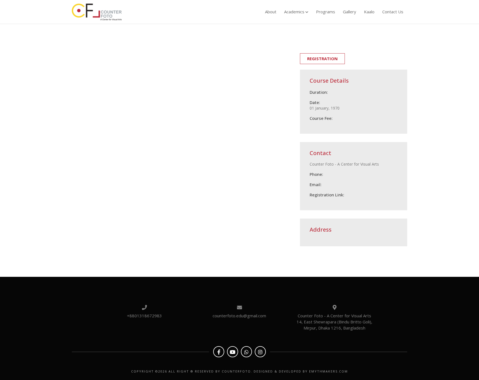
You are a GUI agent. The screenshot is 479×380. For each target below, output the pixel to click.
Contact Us (392, 11)
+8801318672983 (144, 315)
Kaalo (369, 11)
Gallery (349, 11)
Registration (322, 58)
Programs (325, 11)
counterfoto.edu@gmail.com (239, 315)
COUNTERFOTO (236, 371)
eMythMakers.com (328, 371)
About (270, 11)
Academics (294, 11)
